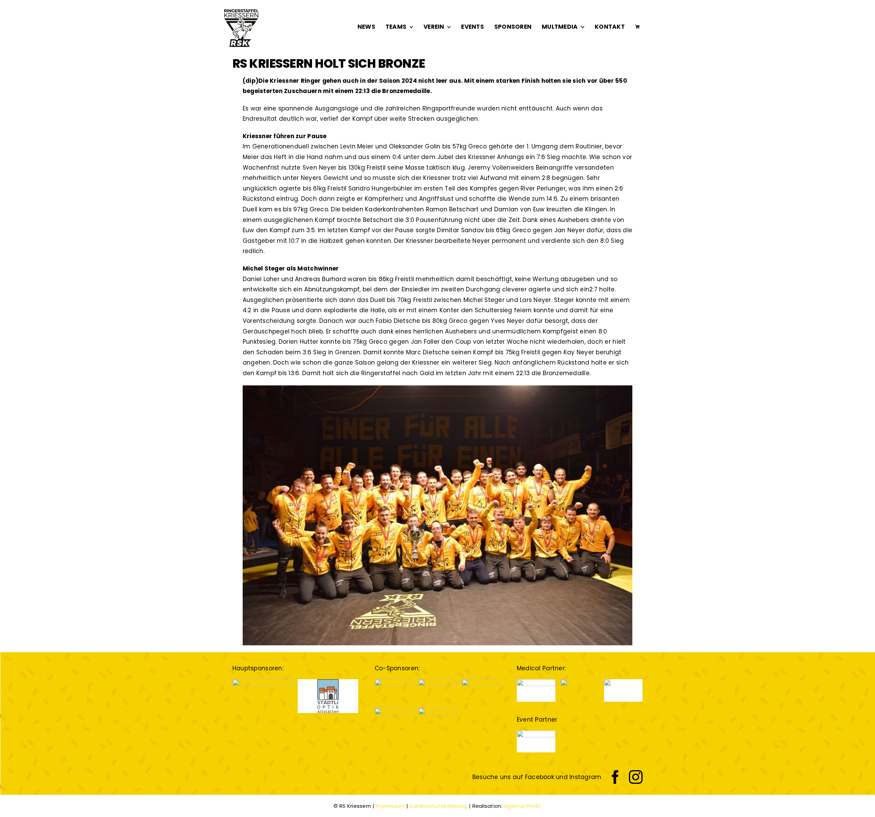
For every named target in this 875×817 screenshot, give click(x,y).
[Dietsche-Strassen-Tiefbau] (281, 682)
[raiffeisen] (481, 682)
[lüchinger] (437, 682)
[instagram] (636, 777)
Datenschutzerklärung (438, 805)
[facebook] (615, 777)
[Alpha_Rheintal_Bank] (394, 682)
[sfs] (437, 711)
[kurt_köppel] (394, 711)
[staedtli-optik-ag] (328, 682)
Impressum (390, 805)
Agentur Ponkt (522, 805)
